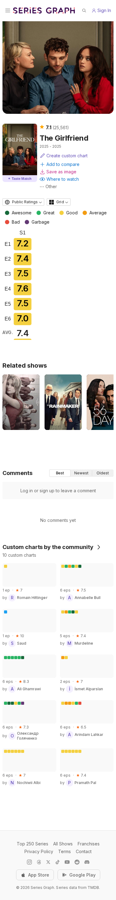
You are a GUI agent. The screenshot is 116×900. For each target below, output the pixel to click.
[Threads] (39, 862)
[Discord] (86, 862)
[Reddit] (77, 862)
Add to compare (62, 164)
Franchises (89, 843)
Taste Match (20, 178)
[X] (48, 862)
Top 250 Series (32, 843)
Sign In (104, 10)
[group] (81, 473)
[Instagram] (29, 862)
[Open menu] (7, 10)
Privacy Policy (38, 851)
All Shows (63, 843)
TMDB (93, 887)
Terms (64, 851)
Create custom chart (67, 155)
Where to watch (62, 179)
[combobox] (23, 202)
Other (51, 186)
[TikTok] (57, 862)
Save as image (61, 171)
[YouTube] (67, 862)
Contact (84, 851)
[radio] (60, 473)
